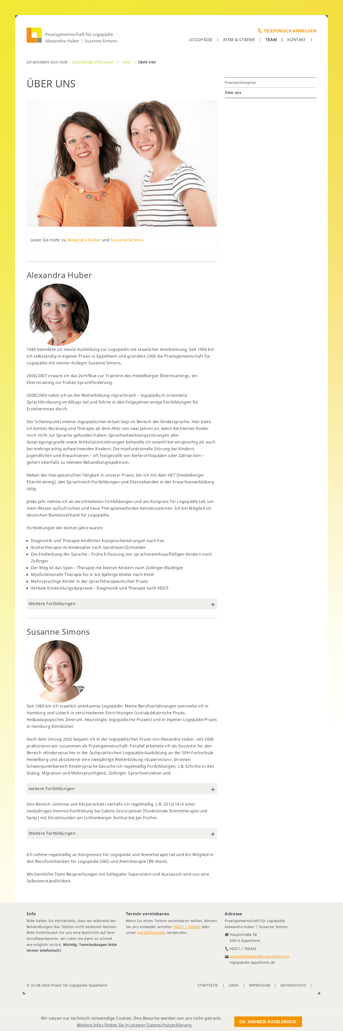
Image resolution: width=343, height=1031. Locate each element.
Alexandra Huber (84, 240)
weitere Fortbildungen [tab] (52, 788)
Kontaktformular (151, 932)
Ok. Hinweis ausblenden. (268, 1021)
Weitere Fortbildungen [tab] (52, 603)
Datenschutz (293, 985)
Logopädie (201, 39)
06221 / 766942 (187, 926)
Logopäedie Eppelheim (92, 62)
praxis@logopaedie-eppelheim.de (259, 956)
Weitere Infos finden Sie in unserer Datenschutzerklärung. (134, 1025)
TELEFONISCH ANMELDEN (290, 31)
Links (233, 985)
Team (271, 39)
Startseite (208, 985)
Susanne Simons (126, 240)
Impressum (259, 985)
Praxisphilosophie (240, 82)
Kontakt (296, 39)
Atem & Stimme (239, 39)
